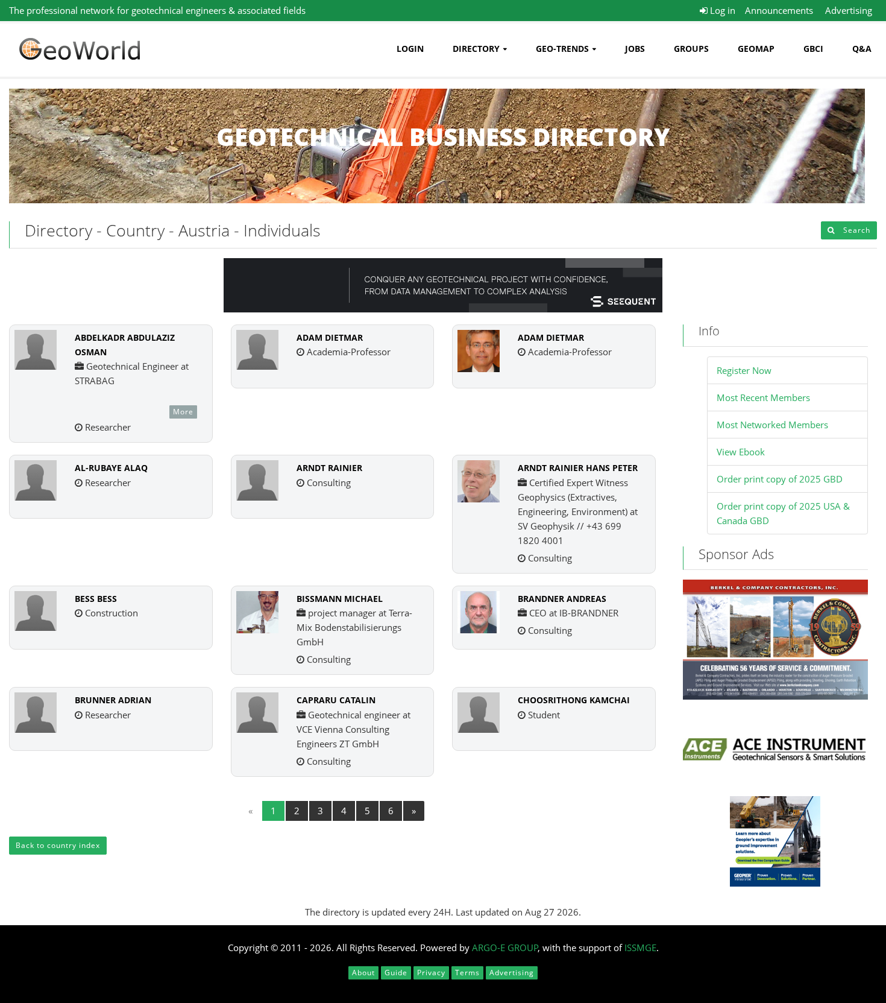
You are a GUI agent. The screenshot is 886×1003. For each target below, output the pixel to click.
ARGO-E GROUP (505, 947)
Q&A (862, 48)
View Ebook (741, 452)
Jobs (635, 48)
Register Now (744, 370)
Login (410, 48)
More (183, 412)
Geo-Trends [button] (562, 48)
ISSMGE (640, 947)
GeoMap (756, 48)
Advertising (848, 10)
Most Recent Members (763, 397)
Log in (721, 10)
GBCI (813, 48)
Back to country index (58, 845)
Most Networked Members (772, 425)
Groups (691, 48)
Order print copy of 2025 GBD (780, 479)
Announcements (779, 10)
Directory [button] (476, 48)
